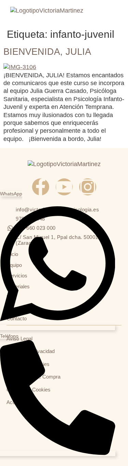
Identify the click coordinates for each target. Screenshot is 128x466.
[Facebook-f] (40, 186)
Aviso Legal (19, 338)
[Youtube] (64, 186)
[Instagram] (87, 186)
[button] (112, 13)
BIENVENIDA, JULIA (47, 52)
